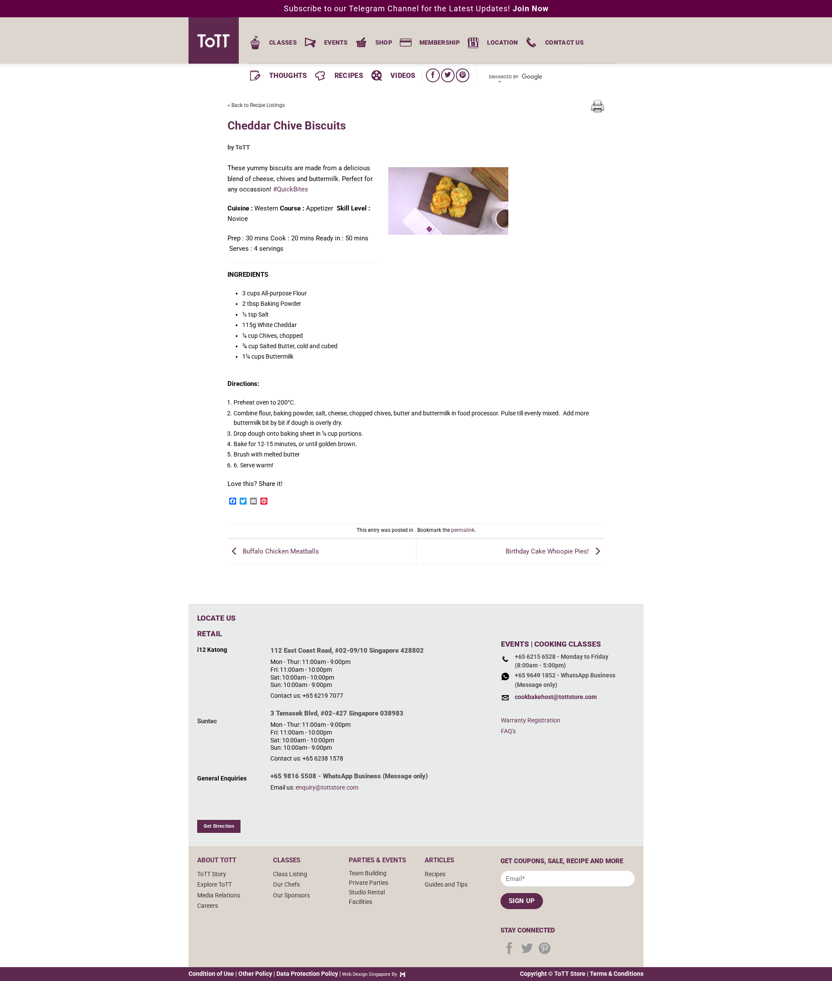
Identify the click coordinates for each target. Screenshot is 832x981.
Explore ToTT (214, 884)
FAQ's (508, 731)
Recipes (435, 874)
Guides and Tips (446, 884)
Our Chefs (286, 884)
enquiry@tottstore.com (327, 787)
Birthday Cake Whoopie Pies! (548, 551)
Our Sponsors (291, 895)
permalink (462, 530)
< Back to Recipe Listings (256, 105)
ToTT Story (211, 874)
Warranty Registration (530, 720)
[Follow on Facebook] (432, 75)
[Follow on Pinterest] (462, 75)
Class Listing (290, 874)
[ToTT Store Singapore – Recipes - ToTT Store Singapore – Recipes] (216, 40)
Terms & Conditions (617, 973)
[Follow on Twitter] (448, 75)
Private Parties (368, 882)
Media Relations (218, 895)
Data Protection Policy (307, 973)
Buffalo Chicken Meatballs (280, 551)
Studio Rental (367, 892)
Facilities (360, 901)
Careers (207, 905)
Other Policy (255, 973)
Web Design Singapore (366, 974)
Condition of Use (211, 973)
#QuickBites (290, 189)
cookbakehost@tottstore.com (556, 696)
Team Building (368, 873)
